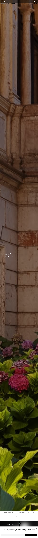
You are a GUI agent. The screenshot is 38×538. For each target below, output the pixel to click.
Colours (28, 512)
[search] (34, 1)
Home (2, 3)
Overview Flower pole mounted (10, 3)
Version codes (35, 3)
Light (15, 512)
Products (4, 3)
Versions (32, 512)
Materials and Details (21, 512)
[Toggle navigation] (36, 1)
